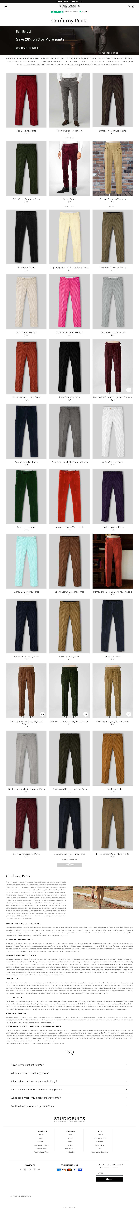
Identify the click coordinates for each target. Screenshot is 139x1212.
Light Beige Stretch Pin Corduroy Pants (69, 267)
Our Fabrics (70, 1152)
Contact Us (99, 1135)
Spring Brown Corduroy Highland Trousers (26, 722)
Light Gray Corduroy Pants (112, 332)
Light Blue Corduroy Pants (26, 591)
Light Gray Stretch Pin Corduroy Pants (26, 789)
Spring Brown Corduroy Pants (69, 591)
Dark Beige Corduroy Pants (113, 267)
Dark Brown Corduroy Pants (112, 130)
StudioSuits (72, 1207)
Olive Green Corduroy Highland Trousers (69, 721)
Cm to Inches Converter (99, 1152)
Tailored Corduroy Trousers (69, 130)
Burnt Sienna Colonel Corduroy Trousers (112, 591)
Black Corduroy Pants (69, 397)
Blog (40, 1138)
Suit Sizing (99, 1141)
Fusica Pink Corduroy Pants (69, 332)
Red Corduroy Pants (26, 130)
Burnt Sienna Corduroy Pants (26, 397)
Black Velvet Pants (26, 267)
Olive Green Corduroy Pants (26, 199)
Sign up (109, 1179)
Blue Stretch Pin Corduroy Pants (69, 853)
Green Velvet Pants (26, 527)
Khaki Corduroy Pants (69, 656)
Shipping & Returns (99, 1138)
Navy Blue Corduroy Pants (26, 656)
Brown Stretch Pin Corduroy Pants (112, 853)
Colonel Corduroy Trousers (113, 199)
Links (99, 1148)
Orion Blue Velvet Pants (26, 462)
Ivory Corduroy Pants (26, 332)
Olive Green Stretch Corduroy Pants (69, 789)
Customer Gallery (41, 1148)
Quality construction (41, 1145)
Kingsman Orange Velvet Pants (69, 527)
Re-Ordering (99, 1145)
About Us (41, 1141)
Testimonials (41, 1135)
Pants (70, 1141)
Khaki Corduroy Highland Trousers (112, 721)
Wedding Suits (70, 1148)
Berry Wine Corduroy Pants (26, 853)
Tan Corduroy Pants (112, 789)
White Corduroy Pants (112, 462)
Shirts (70, 1145)
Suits (70, 1135)
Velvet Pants (69, 199)
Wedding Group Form (41, 1152)
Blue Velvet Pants (112, 656)
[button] (5, 6)
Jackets (70, 1138)
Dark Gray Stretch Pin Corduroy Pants (69, 462)
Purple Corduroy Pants (113, 527)
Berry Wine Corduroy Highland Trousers (112, 397)
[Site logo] (69, 1120)
